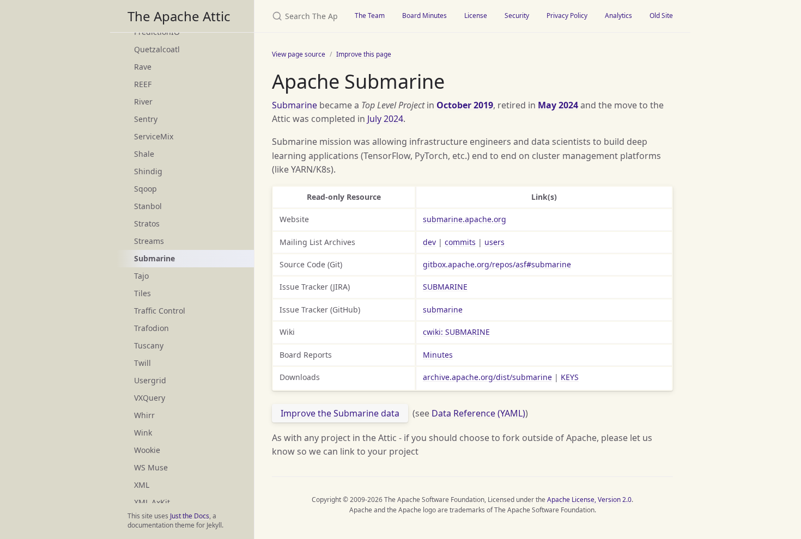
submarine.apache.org (464, 219)
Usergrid (150, 380)
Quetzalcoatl (157, 49)
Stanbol (148, 206)
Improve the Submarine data (340, 413)
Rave (142, 67)
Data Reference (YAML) (478, 413)
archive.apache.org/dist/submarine (487, 377)
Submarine (294, 105)
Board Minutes (424, 15)
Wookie (147, 450)
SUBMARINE (445, 286)
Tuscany (148, 345)
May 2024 (558, 105)
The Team (370, 15)
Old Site (661, 15)
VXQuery (149, 398)
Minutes (438, 355)
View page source (298, 54)
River (143, 101)
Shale (144, 154)
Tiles (142, 293)
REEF (142, 84)
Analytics (618, 15)
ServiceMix (153, 136)
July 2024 (385, 119)
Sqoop (145, 188)
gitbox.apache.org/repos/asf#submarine (497, 264)
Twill (142, 363)
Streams (149, 241)
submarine (443, 309)
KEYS (570, 377)
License (475, 15)
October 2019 (464, 105)
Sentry (145, 119)
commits (460, 242)
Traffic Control (159, 310)
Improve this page (363, 54)
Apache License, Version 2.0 (589, 499)
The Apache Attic (179, 16)
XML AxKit (152, 502)
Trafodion (151, 328)
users (494, 242)
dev (429, 242)
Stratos (147, 223)
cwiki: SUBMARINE (456, 332)
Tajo (141, 276)
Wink (143, 432)
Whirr (144, 415)
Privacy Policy (567, 15)
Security (517, 15)
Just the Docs (189, 515)
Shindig (148, 171)
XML (141, 485)
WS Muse (151, 467)
